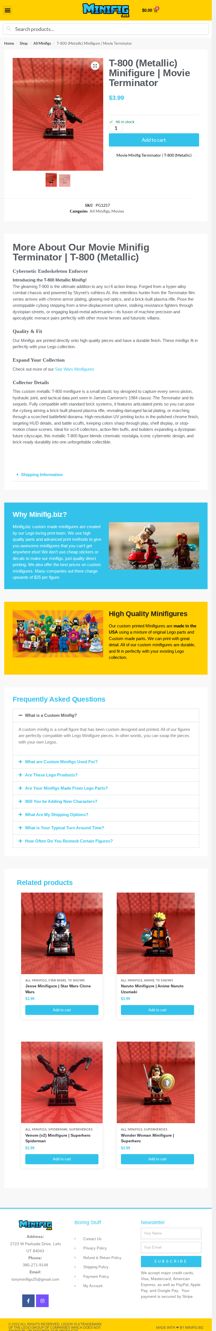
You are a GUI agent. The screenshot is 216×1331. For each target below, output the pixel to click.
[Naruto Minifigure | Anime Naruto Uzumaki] (157, 933)
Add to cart (154, 140)
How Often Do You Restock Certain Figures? (69, 841)
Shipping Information (42, 474)
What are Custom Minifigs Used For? (61, 761)
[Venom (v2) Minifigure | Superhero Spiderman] (62, 1082)
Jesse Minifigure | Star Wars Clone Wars (58, 989)
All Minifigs (42, 43)
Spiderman (58, 1129)
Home (9, 43)
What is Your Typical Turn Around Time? (64, 827)
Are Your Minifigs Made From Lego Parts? (66, 788)
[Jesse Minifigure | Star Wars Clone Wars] (62, 933)
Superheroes (81, 1129)
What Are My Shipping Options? (56, 814)
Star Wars (57, 980)
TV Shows (76, 980)
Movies (117, 211)
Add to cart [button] (62, 1010)
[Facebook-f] (28, 1300)
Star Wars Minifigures (74, 369)
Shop (24, 43)
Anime (149, 980)
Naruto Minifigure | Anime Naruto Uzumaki (152, 989)
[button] (7, 10)
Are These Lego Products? (51, 775)
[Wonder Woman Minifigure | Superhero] (157, 1082)
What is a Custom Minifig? (51, 715)
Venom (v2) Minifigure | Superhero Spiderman (58, 1138)
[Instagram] (42, 1300)
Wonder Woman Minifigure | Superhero (147, 1138)
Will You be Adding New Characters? (61, 801)
